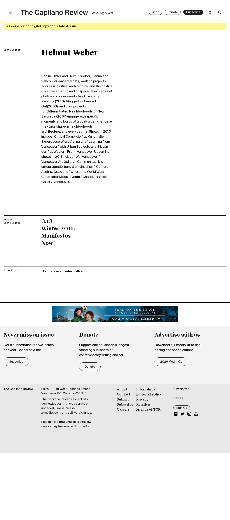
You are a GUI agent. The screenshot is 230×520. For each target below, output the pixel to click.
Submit (123, 399)
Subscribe (193, 12)
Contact (123, 394)
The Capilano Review (18, 389)
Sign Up (181, 408)
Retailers (143, 404)
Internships (145, 389)
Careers (123, 409)
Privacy (142, 399)
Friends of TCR (148, 409)
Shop (155, 12)
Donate (172, 12)
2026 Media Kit (171, 361)
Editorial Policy (149, 394)
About (122, 389)
